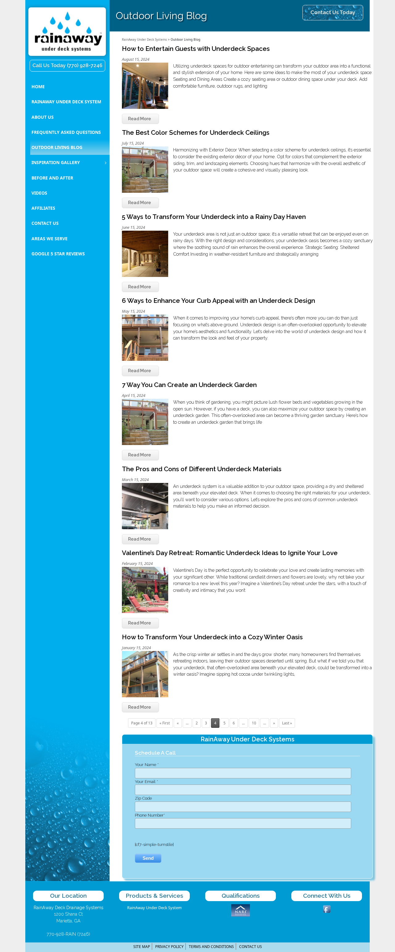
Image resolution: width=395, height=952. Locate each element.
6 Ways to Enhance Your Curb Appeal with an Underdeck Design (218, 300)
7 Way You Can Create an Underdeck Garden (189, 385)
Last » (287, 723)
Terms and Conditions (211, 946)
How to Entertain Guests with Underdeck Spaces (196, 48)
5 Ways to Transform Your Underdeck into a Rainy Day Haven (214, 216)
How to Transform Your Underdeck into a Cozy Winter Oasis (212, 637)
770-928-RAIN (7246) (68, 934)
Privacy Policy (169, 946)
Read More (139, 118)
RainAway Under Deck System (154, 907)
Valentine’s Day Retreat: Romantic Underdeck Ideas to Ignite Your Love (230, 553)
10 (254, 723)
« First (165, 723)
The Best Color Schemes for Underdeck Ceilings (195, 132)
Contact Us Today (332, 12)
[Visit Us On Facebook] (327, 908)
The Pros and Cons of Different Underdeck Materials (201, 469)
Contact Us (250, 946)
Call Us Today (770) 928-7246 (67, 65)
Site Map (141, 946)
